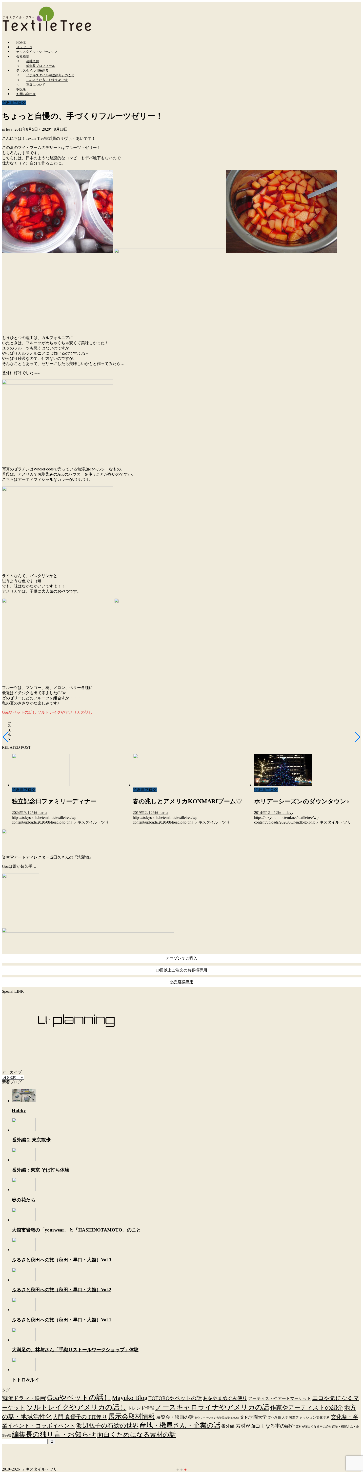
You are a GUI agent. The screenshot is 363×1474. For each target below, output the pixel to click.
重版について (35, 84)
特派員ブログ (14, 103)
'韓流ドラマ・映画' (24, 1398)
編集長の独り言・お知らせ (54, 1434)
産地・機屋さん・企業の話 (180, 1425)
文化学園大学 (253, 1417)
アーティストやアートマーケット (279, 1398)
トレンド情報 (140, 1408)
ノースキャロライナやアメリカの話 (212, 1407)
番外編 (228, 1426)
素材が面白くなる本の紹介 (265, 1426)
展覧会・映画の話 (175, 1417)
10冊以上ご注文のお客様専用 (181, 970)
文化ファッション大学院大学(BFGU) (217, 1417)
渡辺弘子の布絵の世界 (107, 1425)
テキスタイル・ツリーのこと (37, 52)
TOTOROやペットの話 (175, 1398)
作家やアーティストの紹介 (306, 1407)
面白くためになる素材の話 (136, 1434)
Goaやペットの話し (19, 712)
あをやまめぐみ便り (225, 1398)
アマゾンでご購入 (181, 958)
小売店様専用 (181, 982)
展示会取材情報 (131, 1416)
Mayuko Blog (129, 1397)
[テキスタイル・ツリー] (47, 31)
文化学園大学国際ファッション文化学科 (299, 1417)
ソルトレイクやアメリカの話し (64, 712)
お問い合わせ (26, 94)
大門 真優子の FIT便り (80, 1417)
